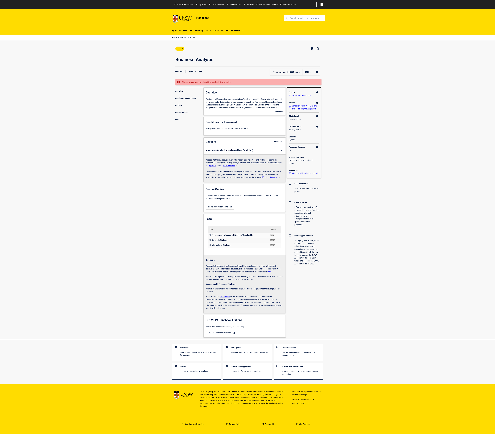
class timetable (229, 166)
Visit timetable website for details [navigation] (305, 173)
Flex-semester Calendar (268, 4)
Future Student (236, 4)
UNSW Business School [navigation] (301, 95)
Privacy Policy (234, 424)
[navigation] (220, 207)
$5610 (272, 240)
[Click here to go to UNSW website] (182, 19)
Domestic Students (219, 240)
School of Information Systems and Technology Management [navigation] (304, 107)
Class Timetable (289, 4)
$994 (272, 235)
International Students (221, 245)
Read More (279, 111)
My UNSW (203, 4)
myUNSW (212, 166)
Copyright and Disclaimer (195, 424)
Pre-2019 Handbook (185, 4)
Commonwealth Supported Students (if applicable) (232, 235)
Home (174, 37)
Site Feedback (304, 424)
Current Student (218, 4)
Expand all (278, 142)
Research (250, 4)
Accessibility (270, 424)
